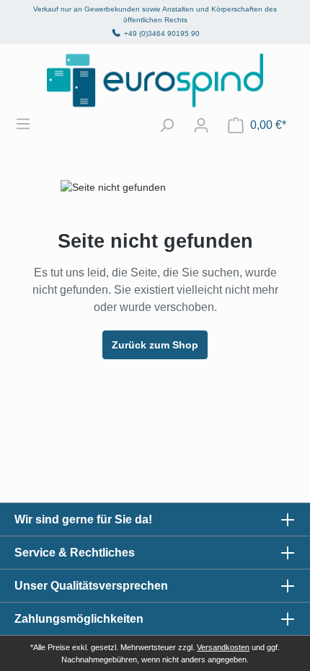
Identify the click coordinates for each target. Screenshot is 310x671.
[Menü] (30, 124)
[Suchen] (166, 125)
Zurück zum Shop (155, 345)
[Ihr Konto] (201, 125)
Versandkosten (223, 647)
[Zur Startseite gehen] (155, 80)
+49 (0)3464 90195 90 (162, 33)
